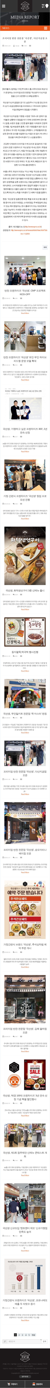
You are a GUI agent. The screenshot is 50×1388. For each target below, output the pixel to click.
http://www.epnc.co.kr (33, 226)
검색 (44, 1341)
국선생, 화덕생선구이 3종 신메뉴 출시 (25, 590)
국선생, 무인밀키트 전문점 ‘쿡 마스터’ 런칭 (25, 713)
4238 (16, 594)
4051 (16, 952)
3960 (16, 779)
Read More (25, 313)
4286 (16, 857)
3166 (16, 1160)
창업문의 (39, 1384)
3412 (16, 1103)
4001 (16, 656)
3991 (16, 718)
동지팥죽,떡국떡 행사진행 (25, 652)
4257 (16, 436)
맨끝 (33, 1335)
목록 (45, 247)
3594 (16, 504)
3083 (16, 1308)
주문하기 (14, 1384)
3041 (16, 1236)
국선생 (17, 46)
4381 (16, 298)
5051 (16, 365)
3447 (16, 1036)
